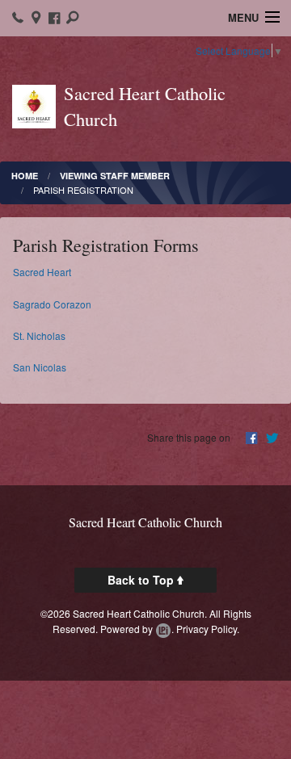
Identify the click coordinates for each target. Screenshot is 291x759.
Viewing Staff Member (115, 176)
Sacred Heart (42, 272)
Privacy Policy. (207, 628)
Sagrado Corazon (52, 304)
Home (24, 176)
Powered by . (137, 628)
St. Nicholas (39, 335)
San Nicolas (39, 367)
